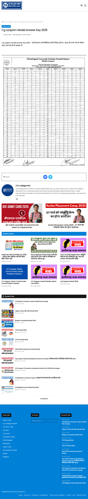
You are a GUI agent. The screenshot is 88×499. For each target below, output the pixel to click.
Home (5, 22)
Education (6, 444)
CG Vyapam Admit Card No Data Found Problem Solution (14, 282)
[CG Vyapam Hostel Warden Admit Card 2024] (44, 272)
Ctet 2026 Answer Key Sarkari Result (27, 349)
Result (5, 454)
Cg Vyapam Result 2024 (69, 281)
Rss (74, 495)
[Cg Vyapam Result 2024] (73, 272)
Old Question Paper (10, 450)
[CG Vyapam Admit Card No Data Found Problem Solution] (15, 272)
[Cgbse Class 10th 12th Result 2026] (7, 314)
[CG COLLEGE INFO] (12, 5)
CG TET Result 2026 (21, 340)
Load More (44, 399)
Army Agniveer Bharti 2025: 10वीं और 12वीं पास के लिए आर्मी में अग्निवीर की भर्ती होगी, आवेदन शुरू (44, 257)
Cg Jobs (6, 430)
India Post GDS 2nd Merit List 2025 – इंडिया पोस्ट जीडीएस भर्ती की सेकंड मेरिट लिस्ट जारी (14, 257)
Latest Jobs (13, 22)
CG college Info (23, 185)
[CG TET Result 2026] (7, 342)
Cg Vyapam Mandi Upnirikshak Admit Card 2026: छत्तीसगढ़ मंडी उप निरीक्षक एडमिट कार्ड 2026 (45, 359)
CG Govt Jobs (8, 427)
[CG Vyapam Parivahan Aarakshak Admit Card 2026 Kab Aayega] (7, 371)
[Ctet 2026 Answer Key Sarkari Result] (7, 352)
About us (27, 495)
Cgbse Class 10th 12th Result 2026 (26, 311)
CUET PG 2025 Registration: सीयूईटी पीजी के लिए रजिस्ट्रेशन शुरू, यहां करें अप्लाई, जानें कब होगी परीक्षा (72, 257)
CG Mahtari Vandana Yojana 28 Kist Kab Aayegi (31, 301)
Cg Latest (6, 434)
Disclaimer (44, 495)
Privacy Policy (81, 495)
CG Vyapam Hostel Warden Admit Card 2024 (43, 282)
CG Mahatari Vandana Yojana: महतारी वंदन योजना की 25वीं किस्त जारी (37, 378)
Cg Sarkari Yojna (9, 437)
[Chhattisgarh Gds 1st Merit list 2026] (7, 390)
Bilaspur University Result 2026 (25, 320)
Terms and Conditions (57, 495)
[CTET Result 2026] (7, 333)
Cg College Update (10, 424)
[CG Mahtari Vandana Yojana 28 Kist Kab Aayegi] (7, 304)
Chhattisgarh (7, 440)
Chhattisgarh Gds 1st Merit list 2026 (27, 387)
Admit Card (7, 420)
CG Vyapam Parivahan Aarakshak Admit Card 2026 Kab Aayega (37, 368)
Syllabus (6, 457)
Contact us (35, 495)
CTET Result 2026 (21, 330)
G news (68, 495)
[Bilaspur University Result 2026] (7, 323)
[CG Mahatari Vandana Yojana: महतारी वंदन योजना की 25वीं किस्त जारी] (7, 381)
